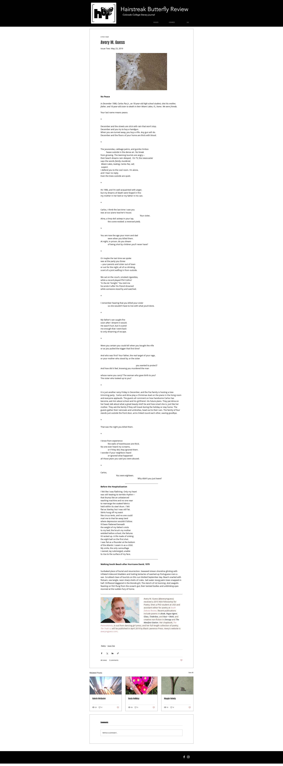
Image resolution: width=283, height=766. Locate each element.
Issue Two (111, 646)
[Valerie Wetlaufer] (106, 685)
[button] (156, 22)
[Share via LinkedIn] (112, 653)
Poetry (103, 646)
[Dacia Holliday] (142, 685)
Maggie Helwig (170, 698)
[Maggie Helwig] (177, 685)
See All (190, 672)
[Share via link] (118, 653)
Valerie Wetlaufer (99, 698)
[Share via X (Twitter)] (107, 653)
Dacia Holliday (133, 698)
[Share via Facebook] (102, 653)
